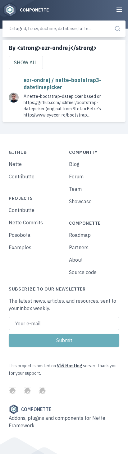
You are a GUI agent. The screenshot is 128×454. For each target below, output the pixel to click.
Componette (36, 409)
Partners (79, 247)
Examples (20, 247)
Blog (74, 164)
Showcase (80, 201)
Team (75, 189)
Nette (15, 164)
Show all (26, 62)
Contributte (21, 176)
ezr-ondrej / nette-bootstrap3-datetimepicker (62, 83)
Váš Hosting (69, 366)
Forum (76, 176)
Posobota (19, 235)
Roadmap (80, 235)
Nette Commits (26, 222)
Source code (83, 272)
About (76, 260)
